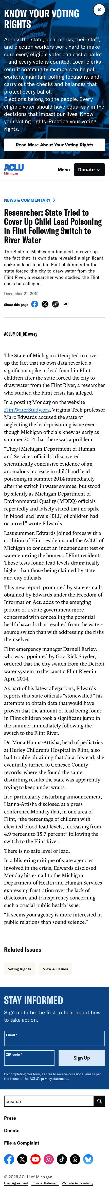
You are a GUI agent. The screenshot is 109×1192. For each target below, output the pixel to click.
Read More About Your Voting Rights (54, 144)
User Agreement (16, 1183)
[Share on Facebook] (34, 306)
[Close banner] (99, 10)
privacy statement (54, 1079)
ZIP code (14, 1054)
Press (10, 1118)
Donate (12, 1130)
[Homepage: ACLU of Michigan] (22, 169)
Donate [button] (86, 169)
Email (11, 1035)
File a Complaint (21, 1143)
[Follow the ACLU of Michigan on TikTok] (62, 1160)
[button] (55, 305)
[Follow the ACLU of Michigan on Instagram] (49, 1160)
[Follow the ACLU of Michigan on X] (22, 1160)
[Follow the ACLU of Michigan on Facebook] (9, 1160)
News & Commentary (27, 200)
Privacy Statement (45, 1183)
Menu (64, 169)
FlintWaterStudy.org (27, 409)
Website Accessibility (77, 1183)
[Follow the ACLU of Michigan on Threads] (75, 1160)
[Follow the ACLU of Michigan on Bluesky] (88, 1160)
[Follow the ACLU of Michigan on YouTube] (35, 1160)
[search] (99, 1101)
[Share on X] (45, 306)
